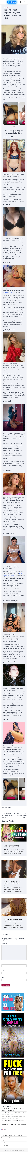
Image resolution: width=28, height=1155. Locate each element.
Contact (3, 1140)
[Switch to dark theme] (20, 2)
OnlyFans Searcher (5, 1145)
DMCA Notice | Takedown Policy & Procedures (11, 1135)
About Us (3, 1142)
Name (3, 963)
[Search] (25, 2)
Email (3, 970)
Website (3, 977)
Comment (4, 943)
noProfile (8, 807)
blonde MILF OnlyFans (9, 292)
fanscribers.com (19, 1150)
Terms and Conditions (6, 1137)
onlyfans (6, 7)
